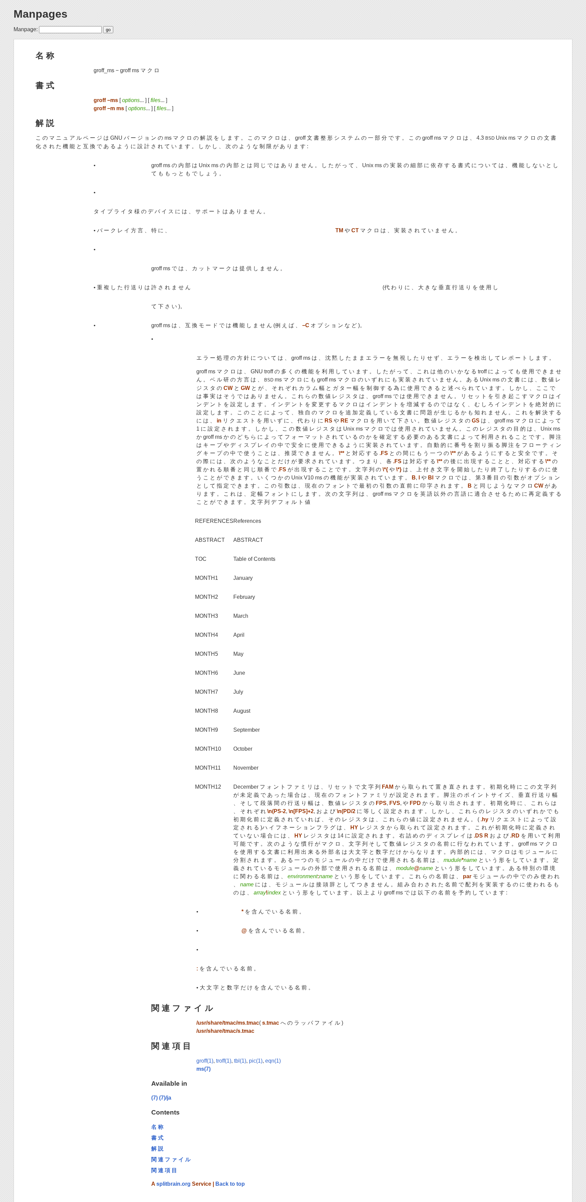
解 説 (45, 122)
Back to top (230, 1184)
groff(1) (204, 1061)
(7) (154, 1098)
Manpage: (26, 29)
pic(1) (255, 1061)
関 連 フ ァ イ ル (182, 1007)
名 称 (45, 55)
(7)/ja (165, 1098)
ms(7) (203, 1069)
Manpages (40, 14)
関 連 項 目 (171, 1045)
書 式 (45, 85)
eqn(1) (273, 1061)
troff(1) (223, 1061)
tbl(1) (240, 1061)
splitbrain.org (173, 1184)
